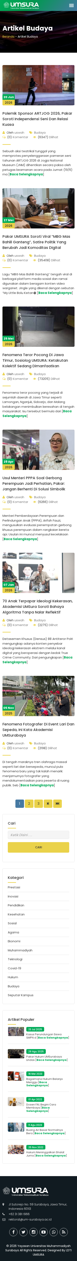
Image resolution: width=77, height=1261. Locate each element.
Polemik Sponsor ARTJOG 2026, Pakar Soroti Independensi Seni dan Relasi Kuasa (37, 119)
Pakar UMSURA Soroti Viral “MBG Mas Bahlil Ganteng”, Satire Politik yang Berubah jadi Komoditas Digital (36, 242)
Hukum (13, 977)
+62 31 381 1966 (19, 1214)
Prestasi (14, 887)
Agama (13, 932)
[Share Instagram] (33, 1232)
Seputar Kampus (20, 995)
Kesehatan (16, 914)
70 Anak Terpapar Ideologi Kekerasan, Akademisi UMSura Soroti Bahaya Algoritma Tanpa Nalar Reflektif (37, 606)
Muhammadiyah (20, 950)
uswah (15, 132)
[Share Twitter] (23, 1232)
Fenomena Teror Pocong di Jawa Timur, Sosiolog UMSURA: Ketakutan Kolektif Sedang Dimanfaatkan (35, 360)
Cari (38, 847)
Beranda (8, 36)
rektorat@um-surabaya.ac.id (30, 1219)
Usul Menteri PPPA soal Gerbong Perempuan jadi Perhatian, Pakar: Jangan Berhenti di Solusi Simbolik (33, 483)
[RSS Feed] (64, 1232)
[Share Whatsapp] (53, 1232)
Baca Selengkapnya (26, 174)
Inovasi (13, 896)
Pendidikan (16, 905)
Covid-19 (14, 968)
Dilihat (48, 137)
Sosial (12, 923)
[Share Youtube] (43, 1232)
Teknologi (15, 959)
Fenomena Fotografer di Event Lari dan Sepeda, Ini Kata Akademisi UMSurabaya (38, 729)
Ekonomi (14, 941)
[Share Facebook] (13, 1232)
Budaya (40, 132)
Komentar (17, 137)
